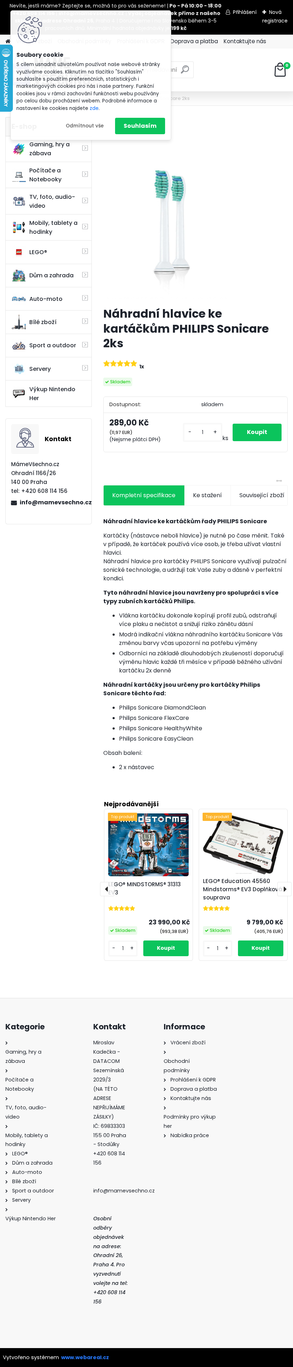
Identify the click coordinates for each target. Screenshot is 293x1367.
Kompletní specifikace (143, 495)
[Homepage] (7, 42)
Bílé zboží (42, 322)
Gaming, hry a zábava (49, 148)
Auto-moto (46, 299)
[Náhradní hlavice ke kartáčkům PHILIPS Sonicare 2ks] (195, 209)
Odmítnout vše (85, 125)
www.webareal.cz (85, 1357)
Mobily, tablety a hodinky (53, 227)
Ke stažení (207, 495)
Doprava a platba (194, 41)
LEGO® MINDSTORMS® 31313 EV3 (144, 888)
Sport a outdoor (52, 345)
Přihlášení (245, 12)
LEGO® (38, 252)
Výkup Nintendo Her (52, 393)
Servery (40, 369)
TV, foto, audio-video (52, 201)
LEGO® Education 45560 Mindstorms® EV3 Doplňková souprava (242, 889)
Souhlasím (140, 126)
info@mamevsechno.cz (53, 502)
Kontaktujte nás (245, 41)
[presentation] (107, 889)
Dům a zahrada (51, 275)
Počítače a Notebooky (45, 174)
